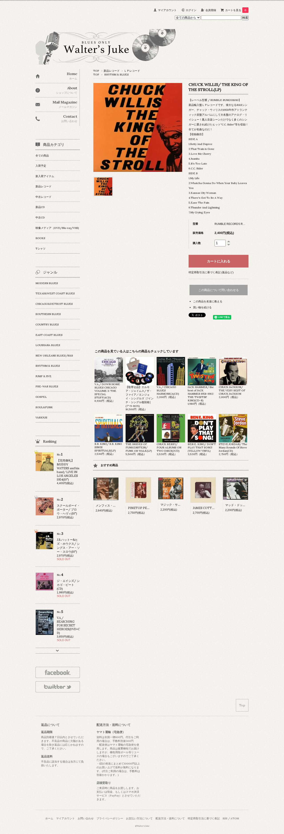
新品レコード (112, 70)
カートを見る (235, 10)
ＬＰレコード (132, 70)
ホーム (49, 818)
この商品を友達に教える (207, 301)
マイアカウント (167, 10)
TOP (96, 70)
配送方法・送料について (170, 818)
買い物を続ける (202, 307)
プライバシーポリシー (110, 818)
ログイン (191, 10)
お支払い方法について (139, 818)
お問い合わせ (86, 818)
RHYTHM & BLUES (116, 74)
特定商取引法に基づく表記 (204, 818)
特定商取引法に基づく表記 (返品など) (211, 272)
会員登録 (210, 10)
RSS (225, 818)
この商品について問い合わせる (218, 290)
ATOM (235, 818)
